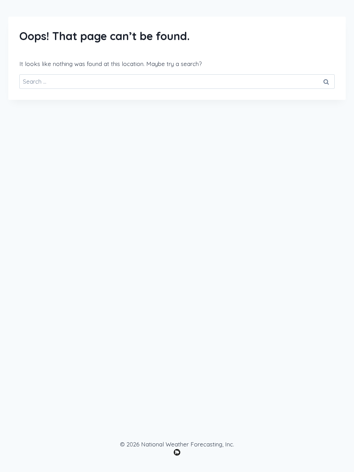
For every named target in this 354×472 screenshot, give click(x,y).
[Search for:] (177, 81)
